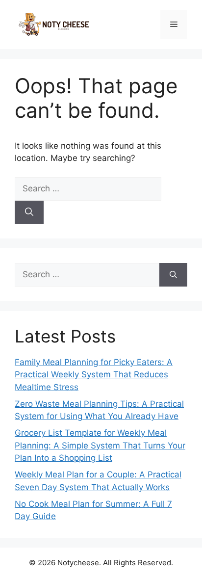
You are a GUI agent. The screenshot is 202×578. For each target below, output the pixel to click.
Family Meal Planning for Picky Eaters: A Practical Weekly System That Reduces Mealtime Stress (94, 374)
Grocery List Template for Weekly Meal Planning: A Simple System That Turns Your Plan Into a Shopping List (100, 445)
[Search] (29, 212)
